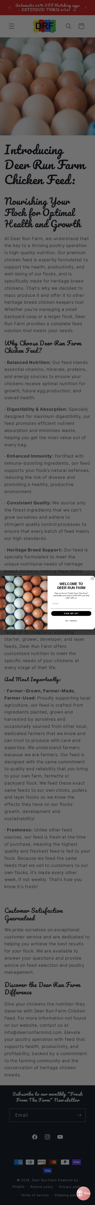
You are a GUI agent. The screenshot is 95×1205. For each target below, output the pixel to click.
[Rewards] (83, 1193)
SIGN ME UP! (71, 613)
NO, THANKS (71, 621)
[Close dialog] (92, 578)
